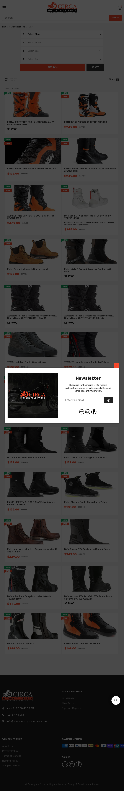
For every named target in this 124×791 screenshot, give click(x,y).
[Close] (116, 365)
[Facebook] (93, 411)
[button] (115, 700)
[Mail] (87, 411)
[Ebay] (81, 411)
